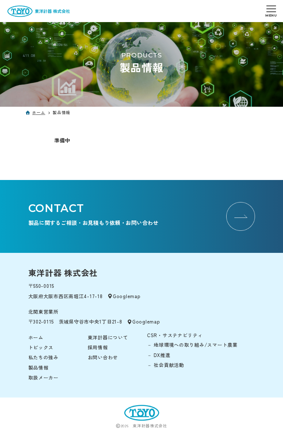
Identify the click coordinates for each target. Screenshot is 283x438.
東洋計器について (108, 337)
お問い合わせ (103, 357)
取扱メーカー (43, 377)
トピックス (41, 347)
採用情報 (98, 347)
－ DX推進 (158, 355)
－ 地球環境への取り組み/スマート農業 (192, 344)
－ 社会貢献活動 (165, 364)
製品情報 (38, 367)
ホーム (38, 112)
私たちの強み (43, 357)
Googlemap (126, 296)
